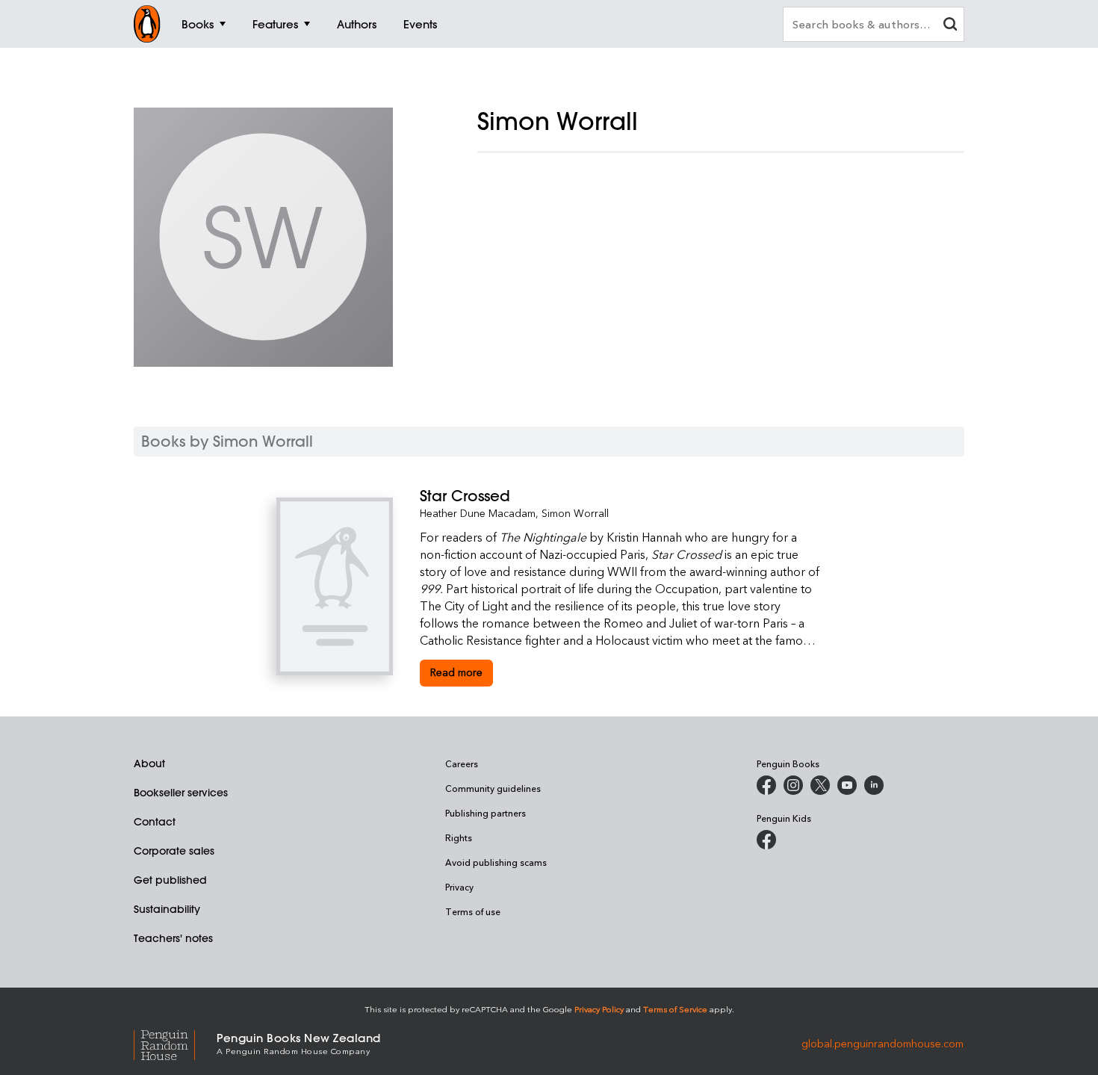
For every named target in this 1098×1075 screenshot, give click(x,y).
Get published (170, 880)
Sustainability (167, 909)
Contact (155, 821)
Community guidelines (493, 788)
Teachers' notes (173, 938)
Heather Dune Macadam (478, 513)
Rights (458, 837)
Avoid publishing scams (496, 862)
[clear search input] (950, 25)
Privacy (459, 886)
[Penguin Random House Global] (175, 1043)
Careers (461, 763)
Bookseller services (181, 792)
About (149, 763)
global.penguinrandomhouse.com (882, 1042)
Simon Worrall (575, 513)
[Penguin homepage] (147, 24)
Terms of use (472, 911)
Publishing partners (485, 813)
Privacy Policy (599, 1009)
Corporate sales (174, 851)
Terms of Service (675, 1009)
